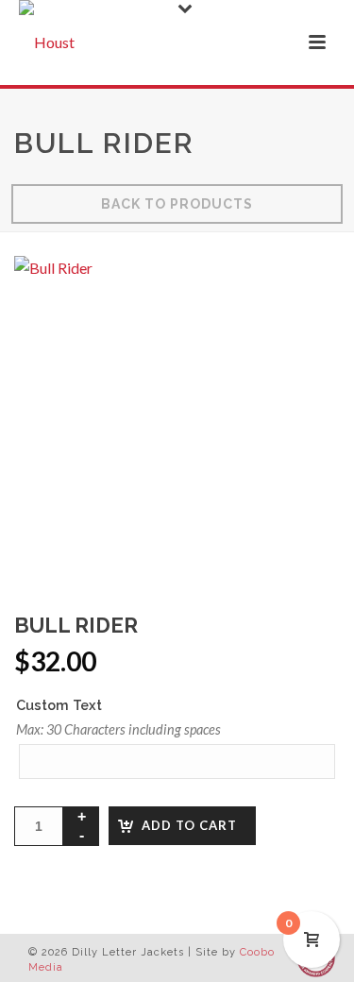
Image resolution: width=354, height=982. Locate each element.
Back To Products (177, 204)
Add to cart (189, 825)
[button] (301, 294)
